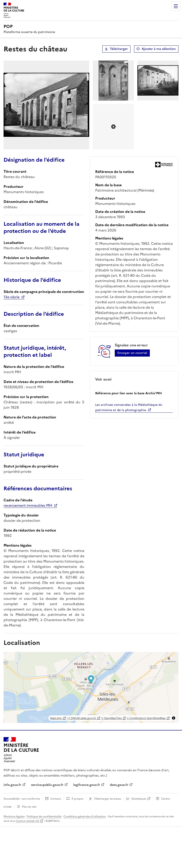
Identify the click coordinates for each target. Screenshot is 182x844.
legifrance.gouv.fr (86, 785)
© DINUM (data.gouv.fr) (82, 718)
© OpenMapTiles (111, 718)
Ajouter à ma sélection (159, 49)
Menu (175, 6)
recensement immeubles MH (28, 505)
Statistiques (138, 799)
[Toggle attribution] (173, 718)
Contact (55, 799)
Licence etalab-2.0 (27, 821)
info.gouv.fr (12, 785)
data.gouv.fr (119, 785)
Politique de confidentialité (44, 816)
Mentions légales (14, 816)
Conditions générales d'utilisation (84, 816)
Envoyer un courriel (132, 353)
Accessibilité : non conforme (22, 799)
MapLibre (56, 718)
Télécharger (119, 49)
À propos (77, 799)
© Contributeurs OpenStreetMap (146, 718)
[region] (91, 687)
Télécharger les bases (107, 799)
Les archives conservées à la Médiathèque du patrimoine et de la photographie (128, 407)
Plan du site (29, 807)
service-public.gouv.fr (47, 785)
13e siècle (12, 297)
